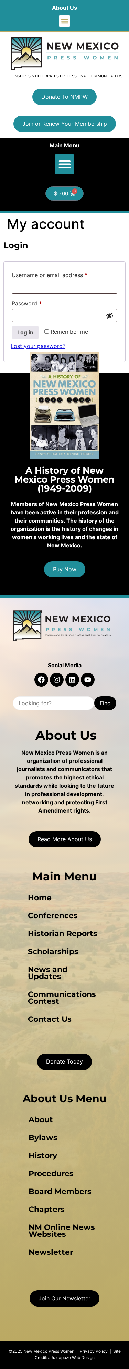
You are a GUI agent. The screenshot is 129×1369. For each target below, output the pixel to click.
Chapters (47, 1209)
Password (38, 302)
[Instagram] (57, 680)
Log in (25, 332)
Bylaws (43, 1137)
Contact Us (50, 1019)
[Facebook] (41, 680)
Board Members (60, 1191)
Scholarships (53, 951)
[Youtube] (88, 680)
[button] (64, 21)
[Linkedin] (72, 680)
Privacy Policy (94, 1351)
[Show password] (110, 315)
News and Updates (47, 973)
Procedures (51, 1173)
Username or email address (61, 274)
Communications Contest (62, 998)
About (41, 1119)
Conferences (53, 915)
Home (40, 897)
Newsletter (51, 1252)
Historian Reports (62, 933)
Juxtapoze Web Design (73, 1357)
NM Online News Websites (62, 1231)
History (43, 1155)
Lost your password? (38, 345)
